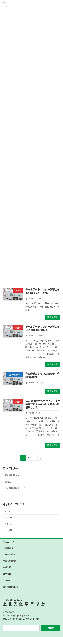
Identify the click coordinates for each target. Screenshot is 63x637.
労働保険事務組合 (11, 561)
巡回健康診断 (9, 554)
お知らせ (7, 580)
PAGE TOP (58, 614)
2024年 (8, 524)
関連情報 (7, 574)
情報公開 (7, 567)
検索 (51, 627)
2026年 (8, 511)
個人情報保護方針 (11, 587)
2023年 (8, 530)
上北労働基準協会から (15, 488)
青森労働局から (12, 475)
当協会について (10, 541)
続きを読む (52, 317)
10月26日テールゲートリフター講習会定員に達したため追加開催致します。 (42, 404)
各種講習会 (8, 548)
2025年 (8, 517)
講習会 (8, 481)
